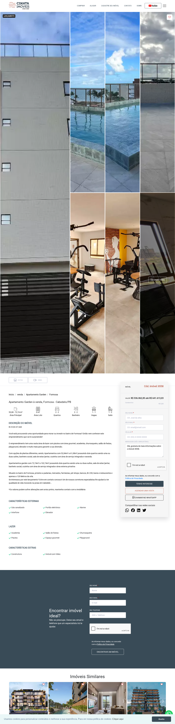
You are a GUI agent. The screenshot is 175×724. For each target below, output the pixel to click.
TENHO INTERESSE (144, 484)
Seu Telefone (95, 610)
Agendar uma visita (144, 491)
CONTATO (128, 6)
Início (11, 394)
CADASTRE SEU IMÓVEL (110, 6)
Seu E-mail (94, 598)
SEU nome (129, 413)
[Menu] (164, 6)
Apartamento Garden (36, 394)
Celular (129, 432)
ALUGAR (93, 6)
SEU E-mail (129, 422)
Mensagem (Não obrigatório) (137, 442)
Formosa (53, 394)
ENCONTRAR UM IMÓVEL (108, 652)
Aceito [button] (161, 719)
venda (20, 394)
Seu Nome (94, 585)
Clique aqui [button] (117, 719)
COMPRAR (81, 6)
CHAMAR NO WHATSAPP (145, 498)
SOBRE (139, 6)
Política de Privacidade (134, 478)
